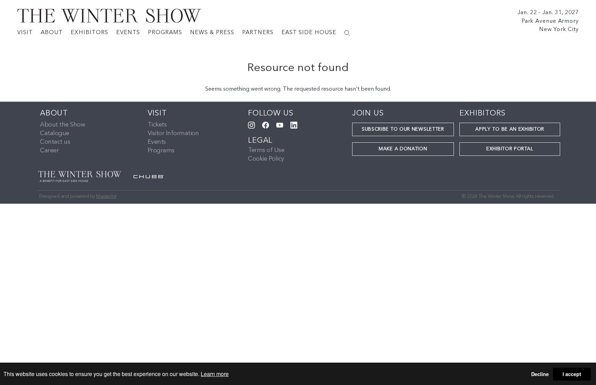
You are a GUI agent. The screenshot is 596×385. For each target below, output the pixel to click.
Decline (540, 374)
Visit (25, 33)
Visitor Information (173, 133)
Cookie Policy (266, 159)
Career (49, 151)
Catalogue (54, 133)
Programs (165, 33)
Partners (258, 33)
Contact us (55, 142)
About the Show (62, 125)
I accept (572, 374)
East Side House (308, 33)
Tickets (157, 125)
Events (128, 33)
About (52, 33)
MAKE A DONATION (403, 148)
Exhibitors (89, 33)
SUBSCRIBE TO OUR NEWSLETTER (403, 129)
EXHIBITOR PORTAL (509, 148)
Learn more (215, 374)
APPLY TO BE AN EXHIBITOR (509, 129)
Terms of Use (266, 150)
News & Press (212, 33)
